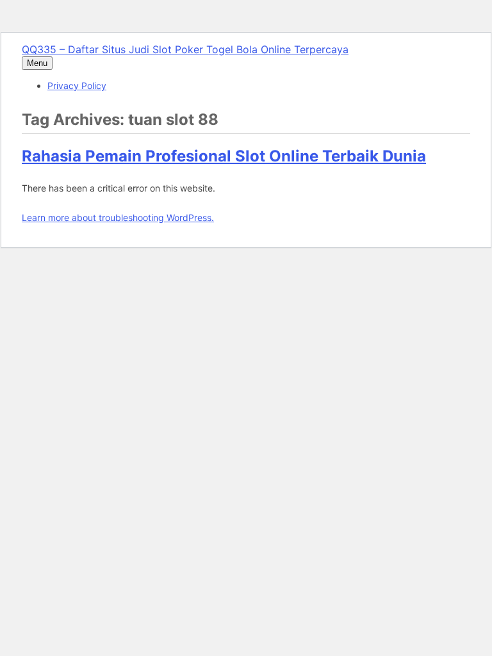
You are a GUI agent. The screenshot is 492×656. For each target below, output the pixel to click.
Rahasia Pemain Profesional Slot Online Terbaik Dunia (224, 156)
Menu (37, 63)
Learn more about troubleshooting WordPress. (118, 217)
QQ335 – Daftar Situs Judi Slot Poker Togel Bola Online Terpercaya (185, 49)
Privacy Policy (76, 85)
